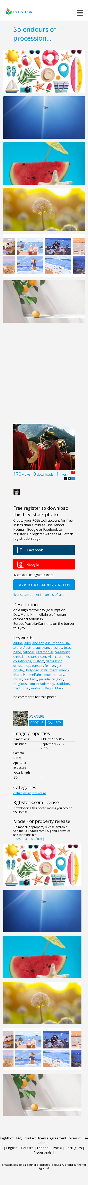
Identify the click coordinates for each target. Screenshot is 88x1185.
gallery (54, 722)
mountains (39, 793)
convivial (46, 656)
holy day (32, 670)
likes (63, 474)
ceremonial (44, 652)
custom (38, 661)
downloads (45, 474)
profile (36, 722)
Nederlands (43, 1152)
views (26, 474)
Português (73, 1148)
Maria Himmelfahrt (28, 674)
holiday (18, 670)
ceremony (62, 652)
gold (60, 665)
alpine (18, 643)
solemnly (47, 683)
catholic (28, 652)
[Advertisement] (44, 375)
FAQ (18, 839)
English (11, 1148)
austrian (42, 647)
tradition (62, 683)
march (64, 670)
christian (20, 656)
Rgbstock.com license (36, 802)
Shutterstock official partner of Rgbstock (26, 1165)
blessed (56, 647)
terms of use (33, 839)
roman (33, 683)
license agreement (52, 1138)
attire (17, 647)
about (44, 1142)
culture (18, 793)
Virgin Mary (54, 688)
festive (50, 665)
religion (57, 679)
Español (43, 1148)
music (17, 679)
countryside (22, 661)
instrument (49, 670)
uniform (37, 688)
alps (27, 643)
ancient (38, 643)
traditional (21, 688)
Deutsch (27, 1148)
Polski (57, 1148)
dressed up (21, 665)
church (33, 656)
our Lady (30, 679)
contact (30, 1138)
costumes (62, 656)
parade (44, 679)
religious (20, 683)
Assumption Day (57, 643)
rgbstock (22, 12)
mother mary (54, 674)
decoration (54, 661)
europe (37, 665)
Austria (28, 647)
